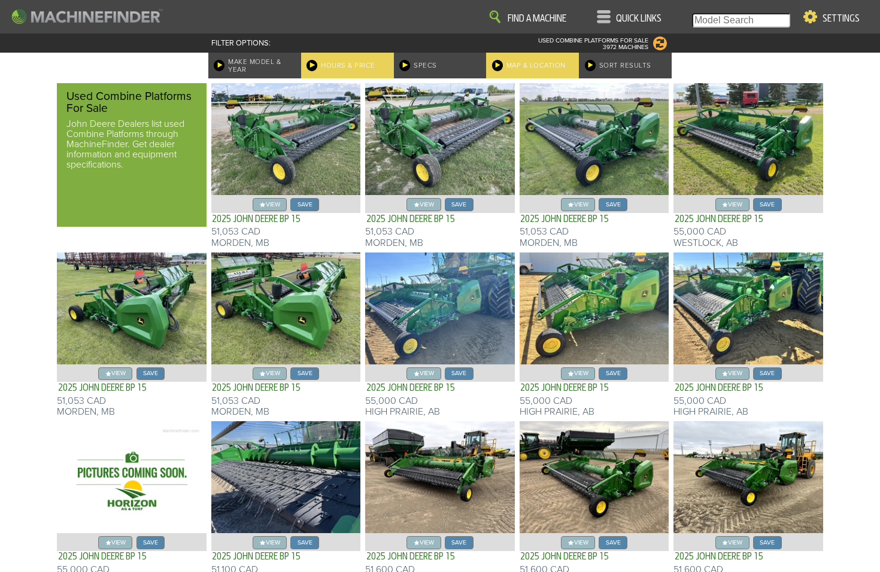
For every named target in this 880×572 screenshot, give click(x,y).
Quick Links (638, 18)
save (305, 204)
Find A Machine (537, 18)
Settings (841, 18)
